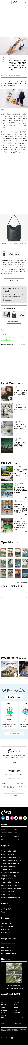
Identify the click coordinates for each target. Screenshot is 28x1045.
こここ (15, 1015)
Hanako (16, 1007)
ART (15, 833)
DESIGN (3, 830)
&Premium (4, 1010)
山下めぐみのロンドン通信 (8, 876)
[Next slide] (26, 679)
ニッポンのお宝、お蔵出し (8, 891)
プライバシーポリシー (10, 784)
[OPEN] (2, 2)
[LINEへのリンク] (25, 818)
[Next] (18, 248)
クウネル (3, 1015)
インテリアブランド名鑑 (8, 894)
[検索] (26, 2)
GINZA (3, 1007)
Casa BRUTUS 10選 (7, 926)
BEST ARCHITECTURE (8, 944)
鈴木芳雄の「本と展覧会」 (8, 866)
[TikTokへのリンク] (16, 818)
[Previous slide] (2, 679)
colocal (3, 1012)
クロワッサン (17, 1005)
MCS (2, 1018)
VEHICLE (4, 840)
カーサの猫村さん (6, 909)
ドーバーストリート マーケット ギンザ (12, 337)
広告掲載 (3, 1023)
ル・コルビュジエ (6, 340)
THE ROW (4, 334)
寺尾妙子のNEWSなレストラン (10, 863)
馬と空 (3, 912)
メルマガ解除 (14, 795)
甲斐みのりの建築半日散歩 (8, 851)
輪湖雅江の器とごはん (7, 854)
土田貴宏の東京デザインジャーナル (11, 860)
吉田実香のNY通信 (6, 870)
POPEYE (3, 1005)
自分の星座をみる (14, 733)
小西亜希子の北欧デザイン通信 (10, 882)
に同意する (13, 784)
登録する (14, 792)
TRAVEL (16, 836)
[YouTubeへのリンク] (20, 818)
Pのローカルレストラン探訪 (9, 885)
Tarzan (16, 1010)
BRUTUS (16, 1002)
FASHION (17, 830)
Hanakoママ (17, 1012)
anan (2, 1002)
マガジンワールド (18, 1018)
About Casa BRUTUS (10, 994)
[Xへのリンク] (7, 818)
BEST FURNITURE (6, 947)
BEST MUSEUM (6, 950)
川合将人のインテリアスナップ (10, 873)
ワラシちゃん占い (6, 933)
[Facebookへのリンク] (3, 818)
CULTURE (17, 840)
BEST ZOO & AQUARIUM (8, 953)
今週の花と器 (5, 929)
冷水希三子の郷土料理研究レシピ (10, 897)
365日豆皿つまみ (6, 923)
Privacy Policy (17, 1023)
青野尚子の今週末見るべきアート (10, 857)
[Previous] (10, 248)
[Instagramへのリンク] (12, 818)
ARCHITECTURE (6, 833)
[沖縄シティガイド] (9, 669)
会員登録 (14, 762)
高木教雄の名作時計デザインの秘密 (11, 888)
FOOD (3, 836)
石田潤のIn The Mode (7, 879)
